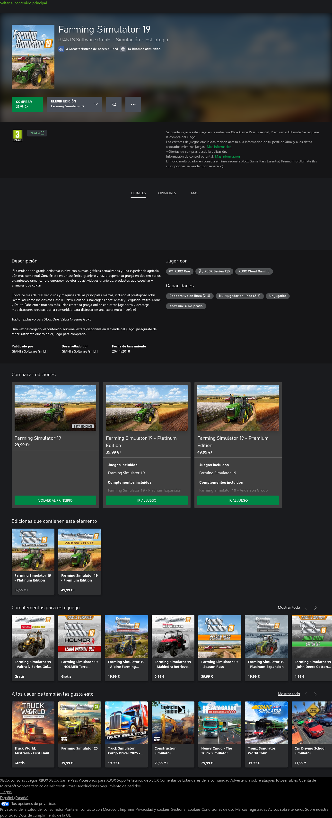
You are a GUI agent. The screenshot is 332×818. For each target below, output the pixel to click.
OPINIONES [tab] (167, 193)
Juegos (6, 791)
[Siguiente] (315, 607)
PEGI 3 (35, 133)
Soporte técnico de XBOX (138, 780)
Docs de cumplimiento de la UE (44, 815)
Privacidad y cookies (153, 809)
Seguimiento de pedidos (120, 785)
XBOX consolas (12, 780)
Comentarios (170, 780)
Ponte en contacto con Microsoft (92, 809)
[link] (33, 562)
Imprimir (127, 809)
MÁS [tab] (194, 193)
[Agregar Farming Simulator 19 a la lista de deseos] (114, 104)
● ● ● (133, 104)
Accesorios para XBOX (98, 780)
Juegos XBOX (37, 780)
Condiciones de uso (218, 809)
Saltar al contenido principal (23, 2)
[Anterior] (306, 607)
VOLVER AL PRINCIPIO (55, 500)
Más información (219, 146)
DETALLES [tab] (138, 193)
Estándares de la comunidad (205, 780)
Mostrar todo (289, 607)
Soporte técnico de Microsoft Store (46, 785)
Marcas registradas (251, 809)
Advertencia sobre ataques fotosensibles (264, 780)
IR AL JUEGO (147, 500)
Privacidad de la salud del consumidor (32, 809)
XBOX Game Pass (63, 780)
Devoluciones (87, 785)
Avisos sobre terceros (286, 809)
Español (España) (14, 797)
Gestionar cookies (186, 809)
